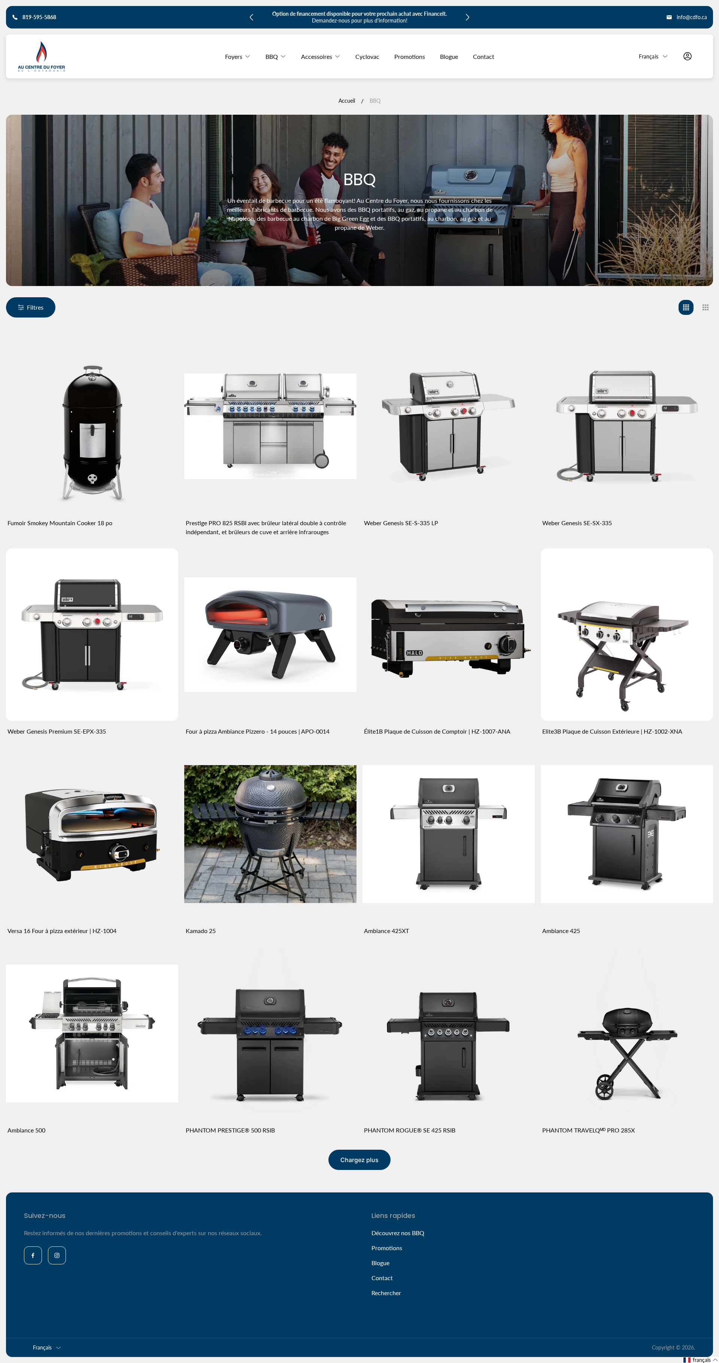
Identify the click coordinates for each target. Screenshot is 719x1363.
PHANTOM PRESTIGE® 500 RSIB (230, 1130)
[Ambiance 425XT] (448, 834)
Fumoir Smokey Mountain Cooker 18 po (59, 522)
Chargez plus (359, 1160)
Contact (382, 1277)
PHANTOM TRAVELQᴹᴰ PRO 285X (588, 1130)
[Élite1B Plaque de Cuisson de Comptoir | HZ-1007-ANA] (448, 634)
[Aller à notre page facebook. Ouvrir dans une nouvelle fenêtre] (33, 1255)
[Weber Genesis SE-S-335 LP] (448, 426)
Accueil (347, 100)
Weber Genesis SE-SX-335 (577, 522)
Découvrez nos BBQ (397, 1232)
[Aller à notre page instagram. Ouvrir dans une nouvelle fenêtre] (57, 1255)
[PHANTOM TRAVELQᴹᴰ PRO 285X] (627, 1033)
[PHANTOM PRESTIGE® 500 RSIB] (270, 1033)
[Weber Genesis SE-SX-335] (627, 426)
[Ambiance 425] (627, 834)
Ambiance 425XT (386, 930)
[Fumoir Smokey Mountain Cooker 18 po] (92, 426)
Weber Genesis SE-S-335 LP (401, 522)
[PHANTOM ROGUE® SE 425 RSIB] (448, 1033)
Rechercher (386, 1292)
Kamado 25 (201, 930)
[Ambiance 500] (92, 1033)
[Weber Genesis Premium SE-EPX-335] (92, 634)
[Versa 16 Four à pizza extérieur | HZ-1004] (92, 834)
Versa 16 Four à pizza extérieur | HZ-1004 (61, 930)
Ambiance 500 (26, 1130)
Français (648, 56)
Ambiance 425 (561, 930)
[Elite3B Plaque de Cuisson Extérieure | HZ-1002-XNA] (627, 634)
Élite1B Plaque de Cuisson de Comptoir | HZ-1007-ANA (437, 731)
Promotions (386, 1247)
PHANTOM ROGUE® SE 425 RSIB (409, 1130)
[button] (701, 1360)
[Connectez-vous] (687, 56)
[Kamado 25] (270, 834)
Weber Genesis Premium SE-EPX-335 (56, 731)
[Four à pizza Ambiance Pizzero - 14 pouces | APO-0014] (270, 634)
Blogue (380, 1262)
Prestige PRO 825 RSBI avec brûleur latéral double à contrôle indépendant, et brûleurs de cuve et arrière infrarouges (266, 527)
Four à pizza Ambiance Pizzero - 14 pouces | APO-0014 (258, 731)
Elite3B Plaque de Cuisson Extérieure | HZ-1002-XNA (612, 731)
